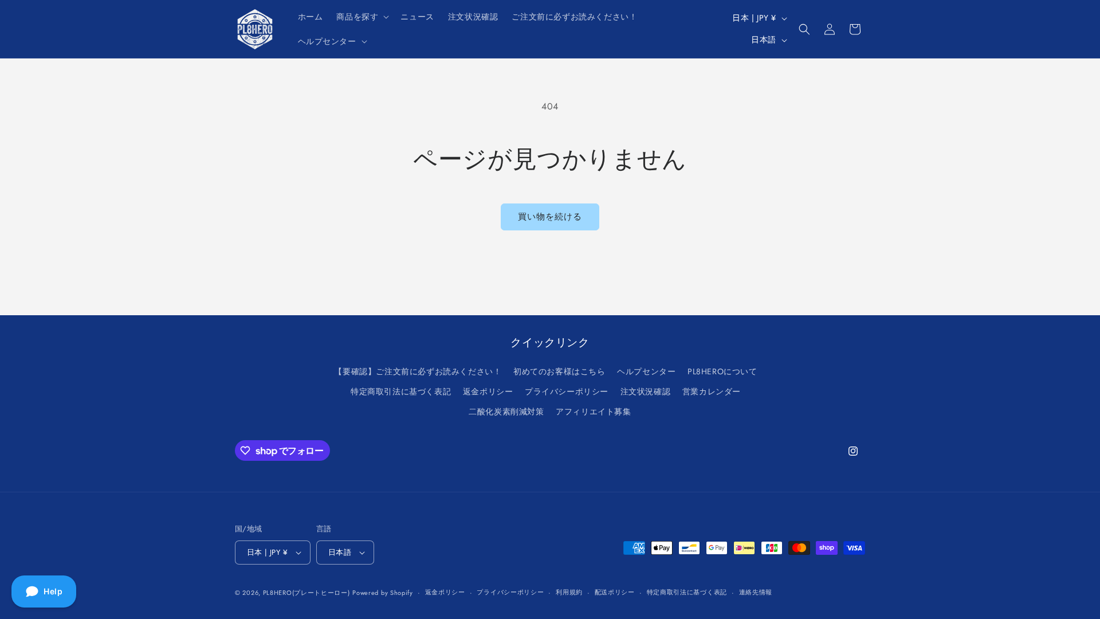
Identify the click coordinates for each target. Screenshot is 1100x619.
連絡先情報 (756, 592)
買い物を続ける (550, 216)
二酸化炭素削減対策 (506, 411)
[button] (361, 17)
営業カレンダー (711, 391)
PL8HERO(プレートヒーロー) (306, 592)
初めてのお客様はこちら (559, 371)
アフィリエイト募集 (593, 411)
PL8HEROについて (722, 371)
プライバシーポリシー (566, 391)
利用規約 (569, 592)
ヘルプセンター (646, 371)
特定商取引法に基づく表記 (401, 391)
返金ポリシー (488, 391)
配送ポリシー (615, 592)
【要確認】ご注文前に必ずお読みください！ (417, 371)
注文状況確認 (645, 391)
